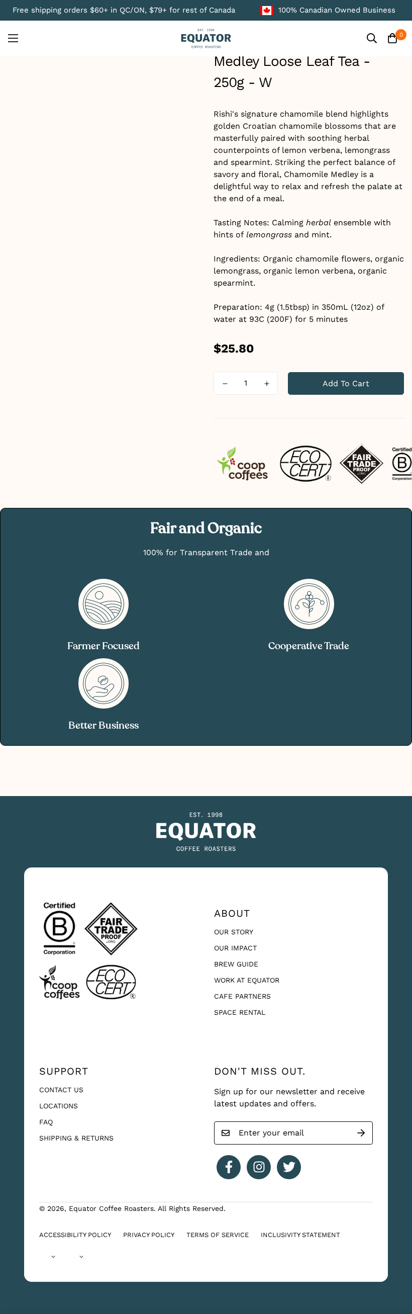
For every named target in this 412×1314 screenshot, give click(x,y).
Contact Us (61, 1090)
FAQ (46, 1122)
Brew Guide (236, 964)
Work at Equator (246, 980)
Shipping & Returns (76, 1138)
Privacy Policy (148, 1235)
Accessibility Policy (75, 1235)
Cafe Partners (242, 996)
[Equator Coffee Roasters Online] (206, 38)
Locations (58, 1106)
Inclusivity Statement (300, 1235)
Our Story (233, 932)
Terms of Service (217, 1235)
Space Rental (239, 1012)
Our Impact (235, 948)
